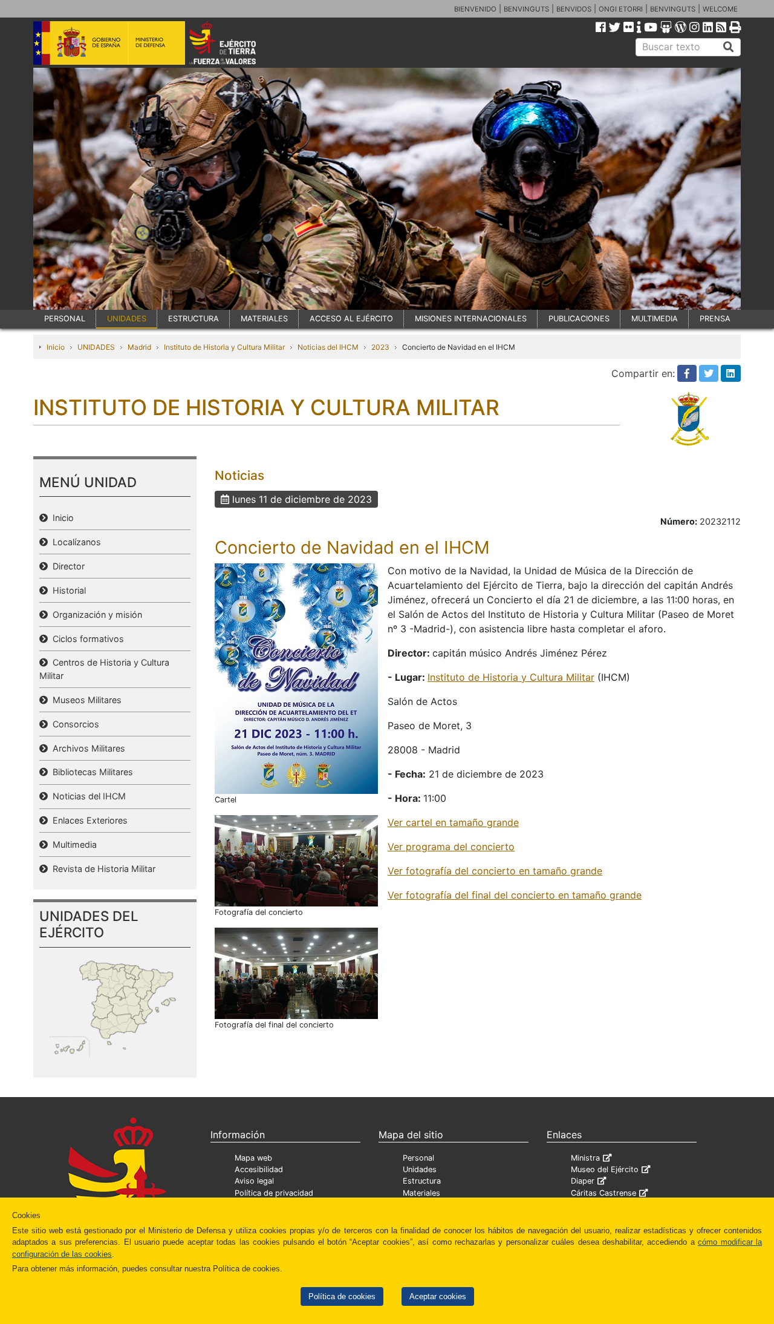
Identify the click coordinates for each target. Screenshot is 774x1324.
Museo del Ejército (605, 1169)
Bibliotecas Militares (90, 772)
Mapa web (253, 1157)
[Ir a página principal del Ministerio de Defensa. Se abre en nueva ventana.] (109, 42)
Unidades (420, 1169)
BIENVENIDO (475, 9)
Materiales (421, 1193)
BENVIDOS (573, 9)
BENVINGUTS (526, 9)
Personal (418, 1157)
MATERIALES (264, 318)
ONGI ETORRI (621, 9)
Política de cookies (342, 1296)
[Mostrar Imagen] (296, 678)
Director (66, 566)
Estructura (422, 1180)
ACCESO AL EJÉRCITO (351, 318)
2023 (380, 347)
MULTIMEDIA (654, 318)
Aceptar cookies (437, 1296)
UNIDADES (126, 318)
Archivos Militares (86, 748)
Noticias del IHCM (328, 347)
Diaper (582, 1180)
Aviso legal (254, 1180)
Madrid (139, 347)
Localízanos (74, 542)
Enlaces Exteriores (88, 820)
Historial (67, 590)
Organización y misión (95, 614)
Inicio (56, 347)
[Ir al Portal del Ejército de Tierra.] (236, 42)
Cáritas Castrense (603, 1193)
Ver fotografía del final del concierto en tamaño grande (515, 895)
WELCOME (720, 9)
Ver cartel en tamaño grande (453, 822)
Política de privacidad (274, 1193)
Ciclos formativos (86, 639)
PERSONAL (64, 318)
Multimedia (72, 844)
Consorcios (73, 724)
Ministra (585, 1157)
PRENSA (715, 318)
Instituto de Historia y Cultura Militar (224, 347)
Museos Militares (85, 700)
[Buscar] (729, 47)
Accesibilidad (259, 1169)
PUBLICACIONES (579, 318)
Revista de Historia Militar (101, 869)
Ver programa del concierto (451, 847)
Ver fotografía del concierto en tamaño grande (495, 871)
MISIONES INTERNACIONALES (471, 318)
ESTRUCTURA (193, 318)
